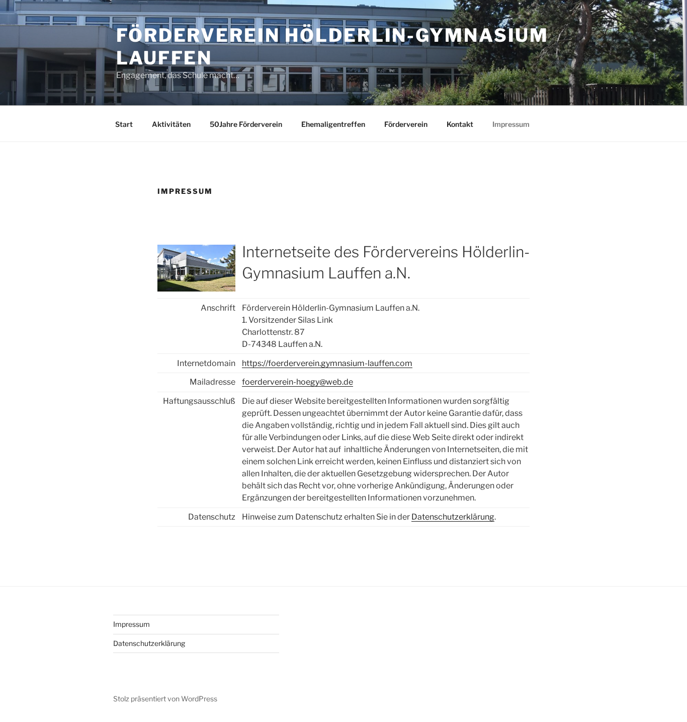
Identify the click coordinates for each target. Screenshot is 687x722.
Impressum (511, 124)
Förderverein (405, 124)
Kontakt (460, 124)
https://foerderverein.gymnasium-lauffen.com (327, 363)
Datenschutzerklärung (452, 517)
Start (124, 124)
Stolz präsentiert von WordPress (165, 698)
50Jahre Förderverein (246, 124)
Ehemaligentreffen (333, 124)
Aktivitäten (171, 124)
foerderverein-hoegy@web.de (297, 382)
